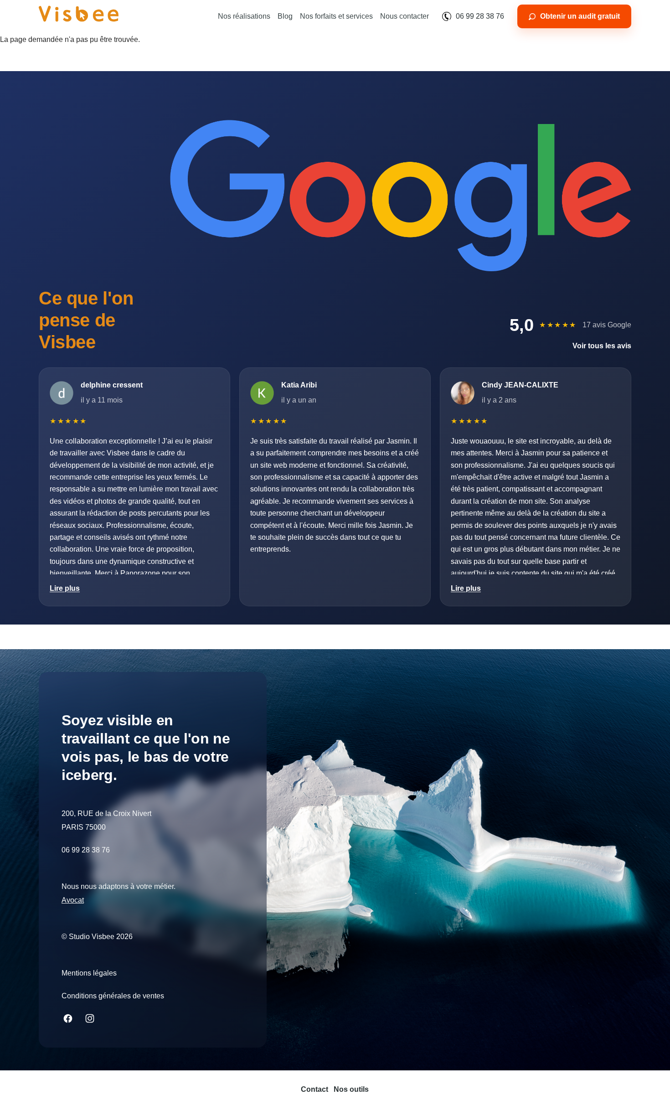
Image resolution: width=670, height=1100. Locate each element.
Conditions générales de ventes (113, 996)
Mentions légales (89, 973)
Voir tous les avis (601, 346)
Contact (314, 1089)
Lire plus (65, 588)
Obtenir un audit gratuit (580, 16)
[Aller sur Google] (400, 195)
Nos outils (351, 1089)
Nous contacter (404, 16)
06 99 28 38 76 (480, 16)
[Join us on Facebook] (68, 1018)
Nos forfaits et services (336, 16)
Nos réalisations (244, 16)
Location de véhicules (97, 900)
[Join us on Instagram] (89, 1018)
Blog (285, 16)
